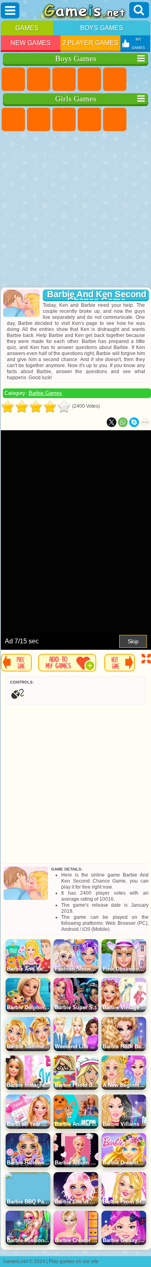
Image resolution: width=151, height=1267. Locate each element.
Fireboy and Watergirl (64, 119)
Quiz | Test (114, 119)
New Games (30, 42)
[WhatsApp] (123, 422)
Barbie (89, 119)
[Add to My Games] (67, 662)
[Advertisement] (74, 210)
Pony (13, 119)
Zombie (114, 79)
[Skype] (134, 422)
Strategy (64, 79)
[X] (111, 422)
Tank (89, 79)
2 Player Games (90, 42)
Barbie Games (45, 393)
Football (38, 79)
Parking (13, 79)
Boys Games (101, 28)
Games (27, 28)
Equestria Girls (38, 119)
